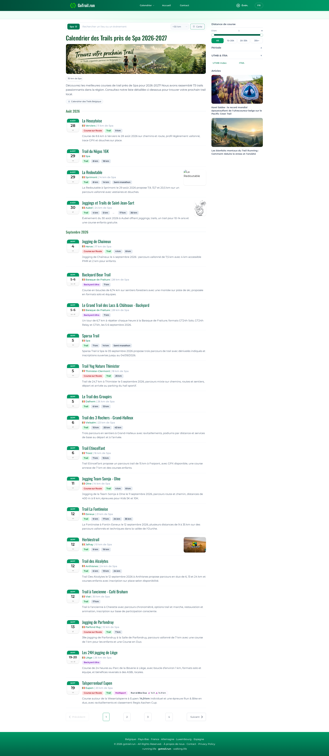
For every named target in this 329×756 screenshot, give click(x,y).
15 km (96, 427)
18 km (106, 161)
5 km (105, 213)
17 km (123, 213)
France (155, 739)
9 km (118, 130)
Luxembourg (184, 739)
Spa (88, 156)
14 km (106, 182)
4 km (95, 213)
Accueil (166, 5)
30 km (134, 213)
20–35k (243, 40)
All (217, 40)
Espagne (199, 739)
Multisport (120, 693)
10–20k (230, 40)
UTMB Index (220, 63)
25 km (118, 376)
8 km (95, 161)
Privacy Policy (206, 744)
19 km (106, 549)
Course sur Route (93, 130)
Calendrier (146, 5)
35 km (128, 519)
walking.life (180, 748)
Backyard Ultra (91, 284)
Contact (184, 5)
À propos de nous (174, 744)
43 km (118, 427)
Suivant (195, 716)
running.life (149, 748)
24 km (117, 519)
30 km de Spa (75, 78)
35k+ (256, 40)
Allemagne (167, 739)
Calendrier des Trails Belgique (86, 101)
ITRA (241, 63)
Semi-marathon (122, 182)
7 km (106, 284)
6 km (95, 406)
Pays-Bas (143, 739)
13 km (106, 406)
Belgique (130, 739)
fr (259, 5)
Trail (108, 130)
